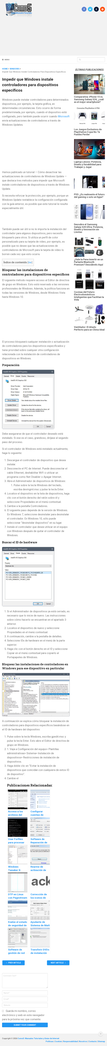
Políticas (50, 1041)
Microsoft (64, 116)
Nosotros (83, 1041)
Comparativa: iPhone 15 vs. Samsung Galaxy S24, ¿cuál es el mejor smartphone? (89, 99)
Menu (7, 60)
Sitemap (101, 1041)
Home (5, 69)
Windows (14, 69)
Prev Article (14, 963)
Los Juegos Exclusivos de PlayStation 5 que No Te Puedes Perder (88, 132)
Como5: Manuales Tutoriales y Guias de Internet (38, 1038)
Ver (30, 262)
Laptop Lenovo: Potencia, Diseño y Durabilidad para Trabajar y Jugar (88, 164)
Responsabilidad (70, 1041)
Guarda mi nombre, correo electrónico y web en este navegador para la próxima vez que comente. (23, 1015)
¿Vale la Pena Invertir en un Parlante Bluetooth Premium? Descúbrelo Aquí (88, 262)
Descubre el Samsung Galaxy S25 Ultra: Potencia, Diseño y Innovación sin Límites (88, 228)
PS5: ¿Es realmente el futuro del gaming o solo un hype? (89, 195)
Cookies (58, 1041)
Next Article (57, 963)
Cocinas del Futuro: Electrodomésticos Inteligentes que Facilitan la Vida (89, 296)
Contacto (92, 1041)
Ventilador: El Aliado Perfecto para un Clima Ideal (89, 328)
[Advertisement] (53, 36)
